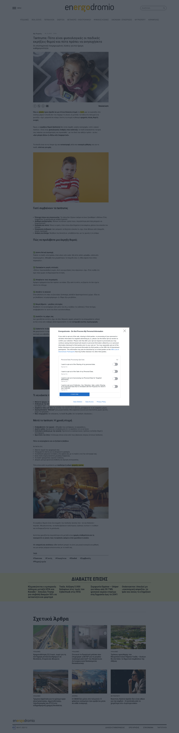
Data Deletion (77, 402)
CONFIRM (74, 394)
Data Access (89, 402)
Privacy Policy (101, 402)
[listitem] (89, 360)
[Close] (125, 331)
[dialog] (89, 366)
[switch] (115, 364)
